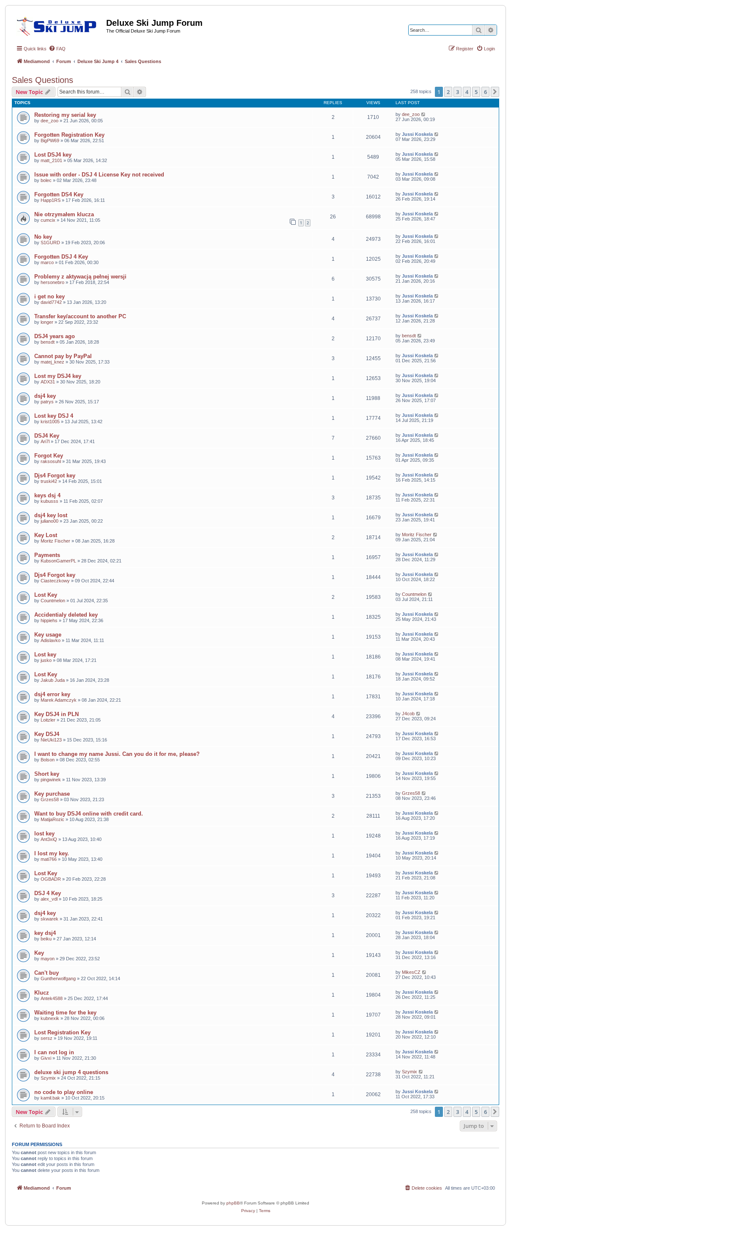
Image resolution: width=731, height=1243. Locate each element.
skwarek (49, 918)
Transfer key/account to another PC (80, 316)
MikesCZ (411, 972)
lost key (44, 833)
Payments (47, 555)
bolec (46, 180)
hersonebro (52, 282)
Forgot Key (48, 455)
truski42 (49, 481)
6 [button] (485, 92)
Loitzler (48, 719)
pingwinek (51, 779)
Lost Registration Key (62, 1032)
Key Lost (45, 535)
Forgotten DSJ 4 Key (61, 257)
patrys (47, 401)
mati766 (49, 859)
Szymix (48, 1077)
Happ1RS (50, 200)
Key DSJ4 (46, 734)
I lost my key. (51, 853)
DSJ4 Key (46, 436)
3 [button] (457, 92)
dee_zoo (49, 120)
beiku (46, 938)
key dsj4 (45, 933)
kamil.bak (50, 1097)
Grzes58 (50, 799)
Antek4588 (52, 998)
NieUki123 (51, 739)
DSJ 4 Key (47, 893)
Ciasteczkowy (55, 580)
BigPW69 (50, 140)
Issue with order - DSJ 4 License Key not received (99, 174)
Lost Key (45, 595)
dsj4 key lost (50, 515)
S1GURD (50, 242)
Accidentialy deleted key (66, 615)
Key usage (47, 634)
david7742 (51, 302)
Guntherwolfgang (58, 978)
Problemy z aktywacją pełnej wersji (80, 276)
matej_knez (52, 361)
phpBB (233, 1203)
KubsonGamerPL (58, 560)
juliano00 (49, 521)
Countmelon (53, 600)
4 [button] (466, 92)
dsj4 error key (52, 694)
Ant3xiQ (49, 839)
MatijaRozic (52, 819)
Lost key (45, 654)
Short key (46, 774)
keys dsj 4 (47, 495)
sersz (46, 1038)
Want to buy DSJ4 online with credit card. (88, 813)
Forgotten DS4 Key (58, 194)
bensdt (48, 342)
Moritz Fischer (55, 540)
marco (47, 262)
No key (43, 237)
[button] (495, 92)
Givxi (46, 1058)
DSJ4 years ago (54, 336)
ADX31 (48, 381)
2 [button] (448, 92)
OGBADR (51, 879)
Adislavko (50, 640)
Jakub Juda (53, 680)
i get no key (49, 296)
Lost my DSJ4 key (57, 376)
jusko (46, 660)
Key (39, 953)
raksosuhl (51, 461)
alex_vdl (49, 898)
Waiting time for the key (65, 1012)
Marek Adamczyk (59, 700)
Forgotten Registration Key (69, 135)
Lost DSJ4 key (52, 155)
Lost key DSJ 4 (53, 416)
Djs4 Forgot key (54, 475)
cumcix (48, 220)
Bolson (48, 759)
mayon (48, 958)
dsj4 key (45, 396)
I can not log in (54, 1052)
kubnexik (50, 1018)
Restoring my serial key (65, 115)
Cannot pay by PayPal (63, 356)
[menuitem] (57, 49)
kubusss (49, 501)
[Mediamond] (59, 25)
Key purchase (52, 794)
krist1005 (50, 421)
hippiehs (49, 620)
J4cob (408, 713)
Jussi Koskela (417, 134)
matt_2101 (51, 160)
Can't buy (46, 973)
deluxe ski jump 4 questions (71, 1072)
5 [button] (476, 92)
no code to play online (63, 1092)
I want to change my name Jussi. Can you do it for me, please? (117, 754)
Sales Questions (42, 80)
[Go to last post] (423, 114)
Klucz (41, 992)
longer (47, 322)
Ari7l (45, 441)
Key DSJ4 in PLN (56, 714)
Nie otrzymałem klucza (64, 214)
